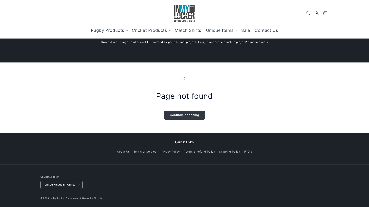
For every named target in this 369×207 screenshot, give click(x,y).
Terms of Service (145, 151)
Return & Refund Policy (199, 151)
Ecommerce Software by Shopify (84, 198)
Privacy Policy (170, 151)
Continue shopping (184, 115)
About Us (123, 151)
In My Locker (58, 198)
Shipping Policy (229, 151)
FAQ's (248, 151)
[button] (109, 30)
